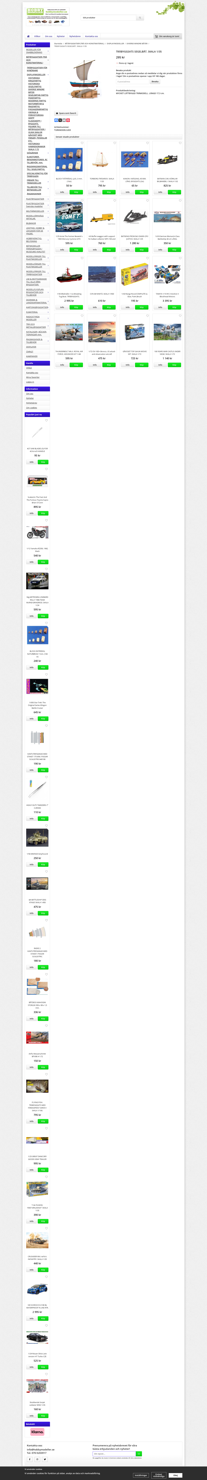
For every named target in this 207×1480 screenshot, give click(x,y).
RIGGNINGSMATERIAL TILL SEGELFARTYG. (37, 168)
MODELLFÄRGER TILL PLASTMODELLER (36, 257)
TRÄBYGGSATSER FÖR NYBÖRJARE (37, 69)
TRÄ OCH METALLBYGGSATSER (36, 325)
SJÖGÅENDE (32, 152)
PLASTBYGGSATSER (35, 199)
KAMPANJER (31, 356)
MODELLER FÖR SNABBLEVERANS (34, 51)
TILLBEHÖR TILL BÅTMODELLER (34, 188)
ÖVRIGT (29, 351)
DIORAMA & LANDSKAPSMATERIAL (36, 301)
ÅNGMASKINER (34, 193)
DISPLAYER (31, 346)
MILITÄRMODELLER (35, 211)
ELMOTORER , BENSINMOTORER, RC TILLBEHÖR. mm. (37, 159)
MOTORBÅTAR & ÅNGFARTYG (36, 105)
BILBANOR (31, 223)
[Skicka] (139, 1453)
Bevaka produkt (123, 70)
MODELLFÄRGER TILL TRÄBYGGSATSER (36, 273)
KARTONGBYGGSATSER (37, 307)
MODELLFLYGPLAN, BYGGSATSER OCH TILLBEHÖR (35, 292)
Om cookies (31, 407)
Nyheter (61, 36)
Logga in (30, 382)
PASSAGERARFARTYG (38, 109)
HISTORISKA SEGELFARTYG (34, 85)
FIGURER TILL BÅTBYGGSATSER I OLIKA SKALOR (36, 129)
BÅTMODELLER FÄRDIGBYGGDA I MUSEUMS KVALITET (35, 249)
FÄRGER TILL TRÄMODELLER (34, 181)
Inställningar (141, 1475)
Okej (175, 1475)
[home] (28, 36)
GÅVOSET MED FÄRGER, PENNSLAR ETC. (37, 138)
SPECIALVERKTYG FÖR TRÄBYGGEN (37, 175)
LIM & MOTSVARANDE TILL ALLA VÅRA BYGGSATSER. (36, 282)
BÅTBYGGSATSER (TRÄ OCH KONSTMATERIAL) (36, 60)
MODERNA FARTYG (37, 100)
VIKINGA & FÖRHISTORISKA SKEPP (36, 115)
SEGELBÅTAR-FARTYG (38, 95)
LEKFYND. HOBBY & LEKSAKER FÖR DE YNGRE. (35, 231)
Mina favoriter (33, 377)
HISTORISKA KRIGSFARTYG (34, 79)
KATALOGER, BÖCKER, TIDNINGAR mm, (36, 333)
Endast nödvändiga (158, 1475)
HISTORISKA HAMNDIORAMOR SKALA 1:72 (36, 146)
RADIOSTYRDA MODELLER (33, 318)
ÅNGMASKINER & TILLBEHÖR (34, 340)
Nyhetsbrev (75, 36)
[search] (140, 17)
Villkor (37, 36)
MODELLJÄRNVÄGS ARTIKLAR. (35, 217)
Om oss (48, 36)
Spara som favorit (67, 113)
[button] (43, 462)
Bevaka (155, 81)
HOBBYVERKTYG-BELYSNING (34, 240)
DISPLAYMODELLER (36, 74)
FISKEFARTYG (34, 98)
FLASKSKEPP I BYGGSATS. (34, 122)
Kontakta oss (91, 36)
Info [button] (32, 462)
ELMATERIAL (32, 312)
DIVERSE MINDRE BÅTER (36, 90)
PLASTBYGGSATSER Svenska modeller (35, 205)
